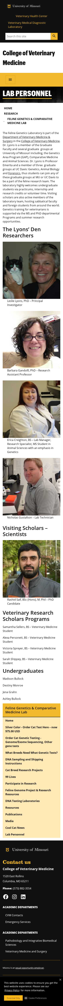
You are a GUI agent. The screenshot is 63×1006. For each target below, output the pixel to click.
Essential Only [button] (13, 998)
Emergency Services (18, 922)
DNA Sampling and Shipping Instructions (24, 761)
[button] (35, 998)
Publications (13, 814)
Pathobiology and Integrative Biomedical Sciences (31, 943)
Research (11, 113)
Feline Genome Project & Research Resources (28, 792)
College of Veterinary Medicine (40, 141)
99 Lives (10, 777)
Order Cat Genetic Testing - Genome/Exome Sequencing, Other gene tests (28, 742)
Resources (12, 807)
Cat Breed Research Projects (24, 770)
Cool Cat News (15, 828)
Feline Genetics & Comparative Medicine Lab (29, 121)
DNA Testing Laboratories (22, 801)
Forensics (14, 173)
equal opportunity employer (29, 967)
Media (9, 821)
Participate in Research (20, 783)
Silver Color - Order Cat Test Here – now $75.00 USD (31, 729)
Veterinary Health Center (31, 16)
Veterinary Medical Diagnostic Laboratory (27, 25)
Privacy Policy (12, 990)
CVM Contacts (14, 915)
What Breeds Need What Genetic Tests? (31, 753)
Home (8, 108)
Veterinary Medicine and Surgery (26, 951)
